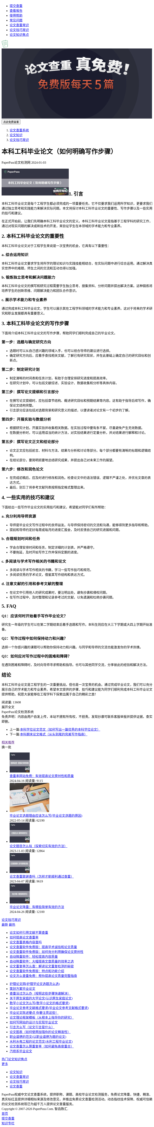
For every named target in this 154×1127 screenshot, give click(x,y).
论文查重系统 (19, 130)
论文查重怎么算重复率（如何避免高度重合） (42, 1046)
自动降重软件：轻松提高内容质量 (34, 956)
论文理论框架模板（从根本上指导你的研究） (42, 1017)
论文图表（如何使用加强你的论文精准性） (40, 1032)
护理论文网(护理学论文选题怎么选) (35, 984)
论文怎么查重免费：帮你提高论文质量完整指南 (43, 976)
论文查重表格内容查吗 (26, 942)
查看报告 (16, 10)
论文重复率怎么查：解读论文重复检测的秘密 (42, 966)
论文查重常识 (19, 25)
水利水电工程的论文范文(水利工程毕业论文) (41, 1041)
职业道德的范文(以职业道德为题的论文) (38, 1036)
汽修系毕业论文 (21, 1051)
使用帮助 (16, 15)
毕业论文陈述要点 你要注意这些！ (34, 1012)
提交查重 (16, 6)
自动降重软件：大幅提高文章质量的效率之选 (42, 961)
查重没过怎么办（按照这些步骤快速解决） (40, 993)
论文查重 (16, 1086)
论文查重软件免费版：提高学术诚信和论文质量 (43, 947)
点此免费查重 (11, 122)
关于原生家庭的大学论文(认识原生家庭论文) (41, 998)
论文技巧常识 (19, 30)
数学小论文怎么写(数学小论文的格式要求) (39, 1003)
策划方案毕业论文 (22, 988)
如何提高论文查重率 (24, 937)
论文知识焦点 (19, 34)
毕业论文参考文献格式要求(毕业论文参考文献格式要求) (49, 1008)
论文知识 (16, 135)
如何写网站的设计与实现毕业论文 (34, 1022)
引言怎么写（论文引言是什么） (32, 1027)
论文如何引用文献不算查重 (29, 932)
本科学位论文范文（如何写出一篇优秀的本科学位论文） (60, 729)
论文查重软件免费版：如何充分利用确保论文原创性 (46, 952)
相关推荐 (8, 742)
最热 (12, 924)
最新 (5, 924)
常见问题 (16, 20)
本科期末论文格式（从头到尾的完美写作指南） (53, 734)
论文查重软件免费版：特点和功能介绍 (37, 971)
